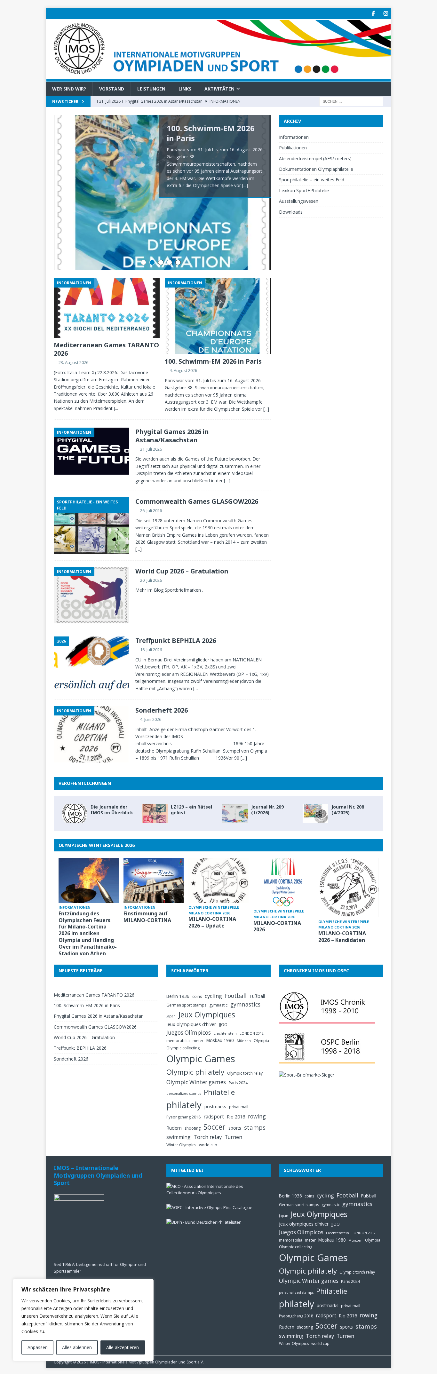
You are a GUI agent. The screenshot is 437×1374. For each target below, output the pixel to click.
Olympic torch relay (245, 1073)
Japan (171, 1016)
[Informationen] (91, 451)
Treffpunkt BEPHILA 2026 (175, 640)
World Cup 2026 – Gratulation (181, 571)
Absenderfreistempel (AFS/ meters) (315, 158)
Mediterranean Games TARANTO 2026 (106, 349)
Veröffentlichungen (85, 783)
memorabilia (178, 1040)
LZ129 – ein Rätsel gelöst (191, 810)
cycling (213, 995)
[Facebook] (373, 13)
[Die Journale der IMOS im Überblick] (74, 813)
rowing (257, 1116)
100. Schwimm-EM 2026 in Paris (211, 133)
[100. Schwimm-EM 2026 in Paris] (218, 316)
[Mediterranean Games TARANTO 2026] (107, 308)
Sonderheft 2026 (161, 710)
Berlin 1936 (177, 996)
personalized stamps (183, 1093)
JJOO (223, 1024)
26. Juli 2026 (151, 510)
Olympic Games (200, 1058)
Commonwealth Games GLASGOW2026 (196, 501)
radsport (213, 1116)
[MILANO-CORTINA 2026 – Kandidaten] (348, 887)
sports (234, 1128)
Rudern (174, 1128)
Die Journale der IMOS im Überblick (112, 810)
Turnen (233, 1137)
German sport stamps (186, 1005)
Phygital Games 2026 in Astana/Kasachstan (172, 435)
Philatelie (219, 1092)
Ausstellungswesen (298, 201)
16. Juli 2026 (151, 649)
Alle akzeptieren (122, 1347)
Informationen (294, 137)
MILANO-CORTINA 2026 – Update (212, 922)
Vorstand (111, 89)
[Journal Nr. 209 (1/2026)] (235, 813)
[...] (245, 185)
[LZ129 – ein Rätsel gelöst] (155, 813)
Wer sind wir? (69, 89)
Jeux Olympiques (207, 1015)
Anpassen (38, 1347)
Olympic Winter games (196, 1082)
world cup (208, 1145)
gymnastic (218, 1005)
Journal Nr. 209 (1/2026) (267, 810)
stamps (255, 1127)
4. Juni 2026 (150, 719)
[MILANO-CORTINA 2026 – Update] (218, 880)
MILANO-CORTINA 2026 (277, 926)
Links (185, 89)
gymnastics (245, 1004)
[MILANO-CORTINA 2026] (283, 882)
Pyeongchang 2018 (183, 1117)
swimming (178, 1137)
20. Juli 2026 (151, 580)
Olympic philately (195, 1072)
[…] (227, 481)
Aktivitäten (219, 89)
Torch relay (208, 1137)
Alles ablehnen (77, 1347)
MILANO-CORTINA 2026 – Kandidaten (342, 937)
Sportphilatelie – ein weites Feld (311, 180)
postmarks (215, 1106)
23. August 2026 (73, 362)
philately (184, 1105)
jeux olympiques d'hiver (191, 1024)
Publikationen (293, 148)
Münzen (244, 1040)
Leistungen (151, 89)
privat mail (238, 1106)
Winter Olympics (181, 1145)
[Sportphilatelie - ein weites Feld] (91, 525)
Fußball (257, 996)
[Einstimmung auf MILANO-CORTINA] (153, 880)
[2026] (91, 664)
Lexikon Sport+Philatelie (304, 190)
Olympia (261, 1040)
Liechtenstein (225, 1033)
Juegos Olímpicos (188, 1032)
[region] (83, 1320)
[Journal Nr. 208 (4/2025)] (315, 813)
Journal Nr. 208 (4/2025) (347, 810)
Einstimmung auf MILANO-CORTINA (147, 917)
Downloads (291, 212)
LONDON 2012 (252, 1033)
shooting (193, 1128)
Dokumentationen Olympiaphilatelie (316, 169)
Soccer (214, 1127)
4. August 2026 (183, 370)
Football (236, 995)
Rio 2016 (236, 1116)
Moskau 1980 (220, 1040)
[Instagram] (385, 13)
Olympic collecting (183, 1048)
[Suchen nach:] (351, 101)
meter (198, 1040)
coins (197, 996)
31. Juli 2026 (151, 449)
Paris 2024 (238, 1083)
